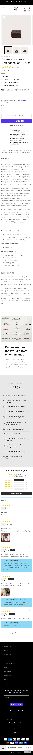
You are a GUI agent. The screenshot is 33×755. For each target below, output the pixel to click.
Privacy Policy (7, 667)
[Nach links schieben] (2, 51)
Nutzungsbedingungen (9, 663)
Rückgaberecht (23, 284)
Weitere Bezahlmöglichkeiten (16, 125)
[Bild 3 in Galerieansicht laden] (24, 50)
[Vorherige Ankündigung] (3, 2)
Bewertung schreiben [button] (16, 493)
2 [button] (15, 633)
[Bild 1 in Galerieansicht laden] (8, 50)
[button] (4, 8)
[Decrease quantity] (26, 748)
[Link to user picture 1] (5, 537)
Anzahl (2, 105)
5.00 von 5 (21, 474)
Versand (3, 73)
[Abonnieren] (27, 697)
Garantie (6, 659)
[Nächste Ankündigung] (30, 2)
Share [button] (4, 309)
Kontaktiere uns (8, 646)
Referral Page (7, 675)
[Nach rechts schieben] (31, 51)
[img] (5, 505)
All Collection (7, 680)
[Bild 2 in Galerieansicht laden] (16, 50)
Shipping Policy (8, 671)
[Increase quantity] (30, 748)
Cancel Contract (8, 684)
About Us (6, 650)
